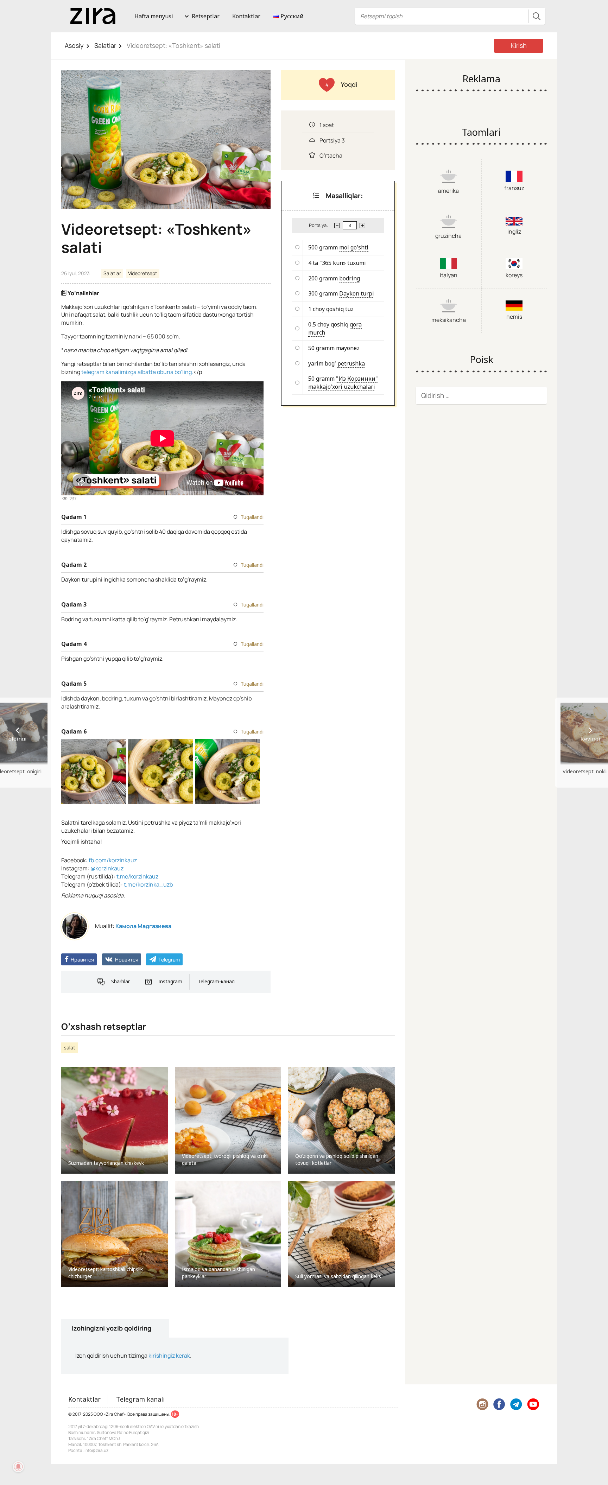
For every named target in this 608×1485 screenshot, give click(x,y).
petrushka (351, 363)
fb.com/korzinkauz (113, 860)
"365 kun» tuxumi (342, 263)
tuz (349, 309)
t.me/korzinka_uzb (148, 884)
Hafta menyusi (153, 16)
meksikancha (448, 320)
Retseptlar (206, 16)
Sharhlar (120, 981)
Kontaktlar (246, 16)
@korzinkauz (107, 868)
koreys (514, 275)
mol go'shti (353, 247)
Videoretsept (142, 273)
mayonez (348, 348)
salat (69, 1047)
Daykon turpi (356, 293)
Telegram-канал (216, 981)
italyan (448, 275)
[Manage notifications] (18, 1466)
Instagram (170, 981)
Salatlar (105, 45)
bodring (349, 278)
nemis (514, 317)
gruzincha (448, 236)
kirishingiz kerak (169, 1355)
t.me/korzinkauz (137, 876)
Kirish (519, 45)
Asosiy (74, 45)
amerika (448, 191)
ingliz (514, 231)
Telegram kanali (140, 1399)
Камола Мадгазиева (143, 926)
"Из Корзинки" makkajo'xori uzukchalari (343, 383)
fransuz (514, 188)
